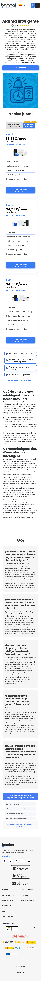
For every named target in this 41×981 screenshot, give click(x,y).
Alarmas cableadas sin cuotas (16, 809)
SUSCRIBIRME (20, 190)
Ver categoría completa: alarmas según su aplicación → (20, 825)
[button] (23, 5)
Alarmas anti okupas (13, 804)
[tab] (14, 125)
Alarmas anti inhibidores (14, 814)
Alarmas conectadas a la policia (16, 818)
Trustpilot (6, 856)
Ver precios (20, 67)
